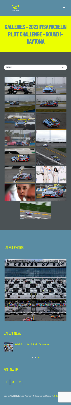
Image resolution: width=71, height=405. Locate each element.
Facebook (6, 382)
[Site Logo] (15, 8)
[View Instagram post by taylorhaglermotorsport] (63, 316)
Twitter (13, 382)
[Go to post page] (8, 346)
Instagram (20, 382)
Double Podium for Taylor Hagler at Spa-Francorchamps (32, 344)
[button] (64, 8)
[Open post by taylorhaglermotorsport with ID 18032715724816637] (35, 290)
